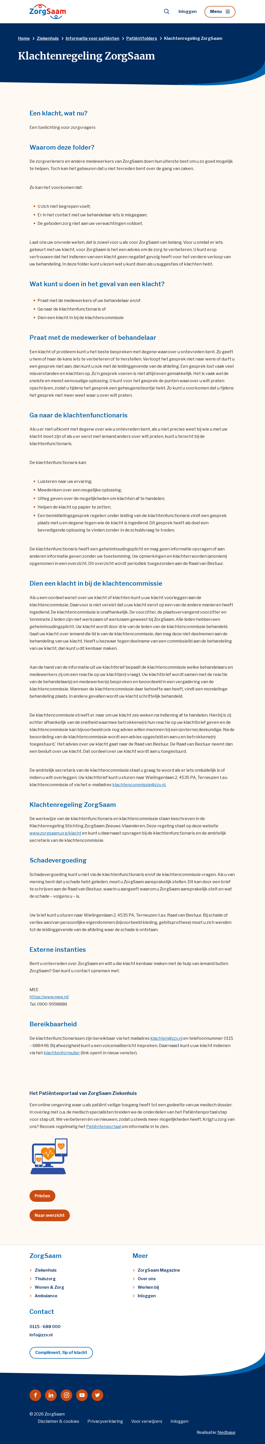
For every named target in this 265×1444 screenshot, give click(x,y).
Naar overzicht (50, 1215)
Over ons (147, 1278)
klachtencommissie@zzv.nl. (139, 784)
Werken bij (148, 1287)
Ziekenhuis (46, 1270)
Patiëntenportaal (103, 1126)
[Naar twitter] (97, 1395)
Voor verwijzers (146, 1421)
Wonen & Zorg (49, 1287)
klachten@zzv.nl (166, 1038)
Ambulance (46, 1295)
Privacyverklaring (105, 1421)
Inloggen (188, 11)
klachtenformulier (62, 1052)
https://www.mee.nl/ (49, 996)
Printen (42, 1195)
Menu (216, 11)
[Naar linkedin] (51, 1395)
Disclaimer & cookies (58, 1421)
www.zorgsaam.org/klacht (55, 833)
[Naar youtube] (82, 1395)
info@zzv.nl (41, 1334)
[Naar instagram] (66, 1395)
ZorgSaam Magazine (159, 1270)
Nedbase (226, 1432)
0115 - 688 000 (45, 1326)
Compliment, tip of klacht (61, 1352)
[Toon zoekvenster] (167, 12)
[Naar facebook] (35, 1395)
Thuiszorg (45, 1278)
